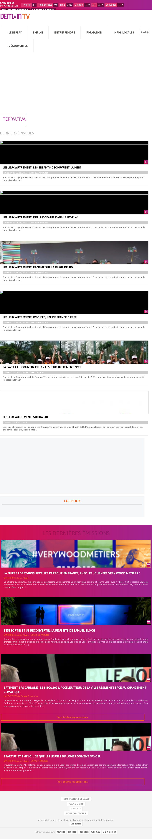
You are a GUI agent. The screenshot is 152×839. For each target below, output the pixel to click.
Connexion (76, 823)
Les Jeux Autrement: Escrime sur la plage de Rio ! (38, 267)
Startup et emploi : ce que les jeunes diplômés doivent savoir (52, 756)
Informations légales (76, 799)
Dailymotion (109, 832)
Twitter (72, 832)
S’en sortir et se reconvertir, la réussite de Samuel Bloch (49, 630)
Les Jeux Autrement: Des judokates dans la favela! (40, 217)
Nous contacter (76, 813)
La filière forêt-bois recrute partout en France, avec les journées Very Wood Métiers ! (72, 573)
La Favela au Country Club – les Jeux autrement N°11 (42, 367)
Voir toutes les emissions (72, 717)
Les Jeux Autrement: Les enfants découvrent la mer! (42, 167)
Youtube (61, 832)
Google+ (95, 832)
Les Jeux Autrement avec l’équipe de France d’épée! (40, 317)
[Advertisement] (76, 85)
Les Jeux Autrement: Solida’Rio (25, 417)
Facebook (84, 832)
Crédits (76, 808)
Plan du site (76, 804)
